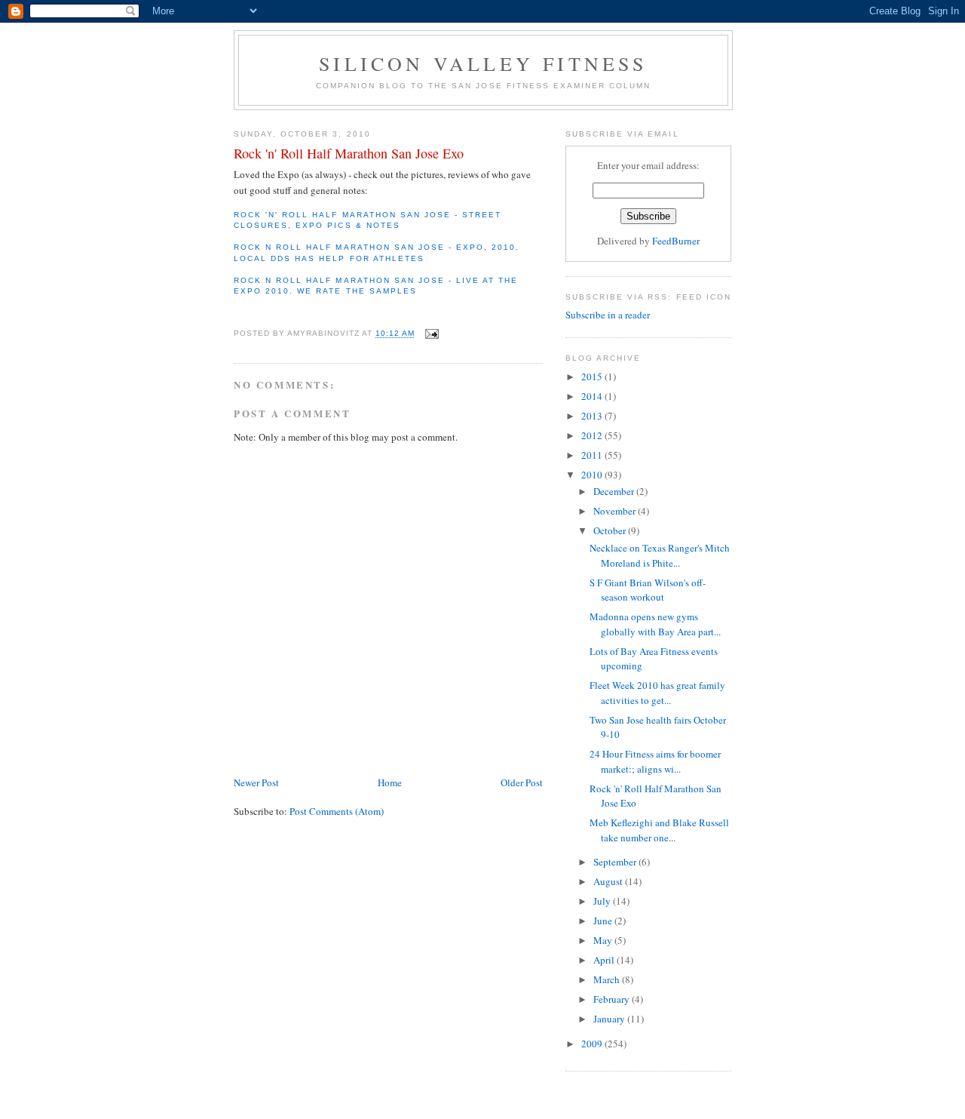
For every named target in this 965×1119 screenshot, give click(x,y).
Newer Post (256, 782)
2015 (593, 376)
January (610, 1018)
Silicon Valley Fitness (483, 63)
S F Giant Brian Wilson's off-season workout (648, 590)
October (610, 530)
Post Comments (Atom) (337, 811)
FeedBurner (676, 240)
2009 (593, 1043)
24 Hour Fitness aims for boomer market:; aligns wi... (655, 761)
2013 (593, 416)
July (603, 901)
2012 (593, 435)
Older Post (522, 782)
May (603, 940)
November (615, 511)
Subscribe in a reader (607, 314)
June (603, 920)
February (612, 999)
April (605, 960)
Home (390, 782)
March (607, 979)
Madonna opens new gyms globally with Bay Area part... (655, 624)
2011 (593, 455)
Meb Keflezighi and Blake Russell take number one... (659, 830)
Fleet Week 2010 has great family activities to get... (657, 692)
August (609, 881)
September (616, 861)
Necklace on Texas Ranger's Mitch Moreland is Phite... (660, 555)
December (614, 491)
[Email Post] (431, 334)
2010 (593, 474)
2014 (593, 396)
